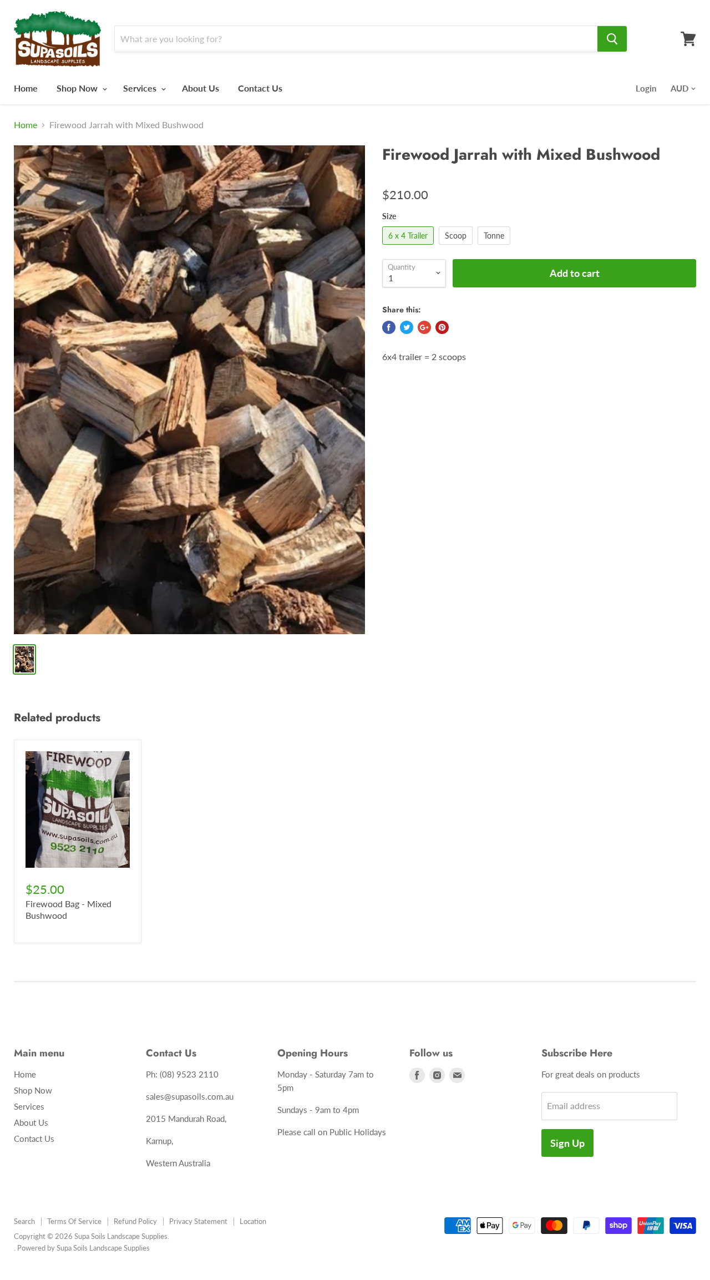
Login (646, 88)
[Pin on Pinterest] (442, 327)
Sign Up (567, 1143)
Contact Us (260, 88)
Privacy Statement (198, 1221)
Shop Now (78, 88)
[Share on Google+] (424, 327)
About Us (200, 88)
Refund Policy (135, 1221)
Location (253, 1221)
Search (24, 1221)
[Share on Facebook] (388, 327)
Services (141, 88)
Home (26, 88)
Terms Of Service (74, 1221)
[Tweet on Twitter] (406, 327)
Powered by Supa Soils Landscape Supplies (83, 1247)
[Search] (612, 39)
